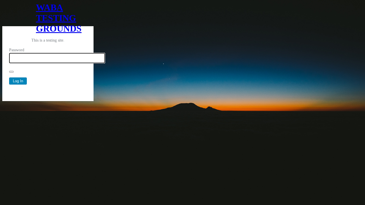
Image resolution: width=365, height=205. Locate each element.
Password (16, 50)
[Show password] (11, 72)
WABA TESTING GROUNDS (48, 14)
